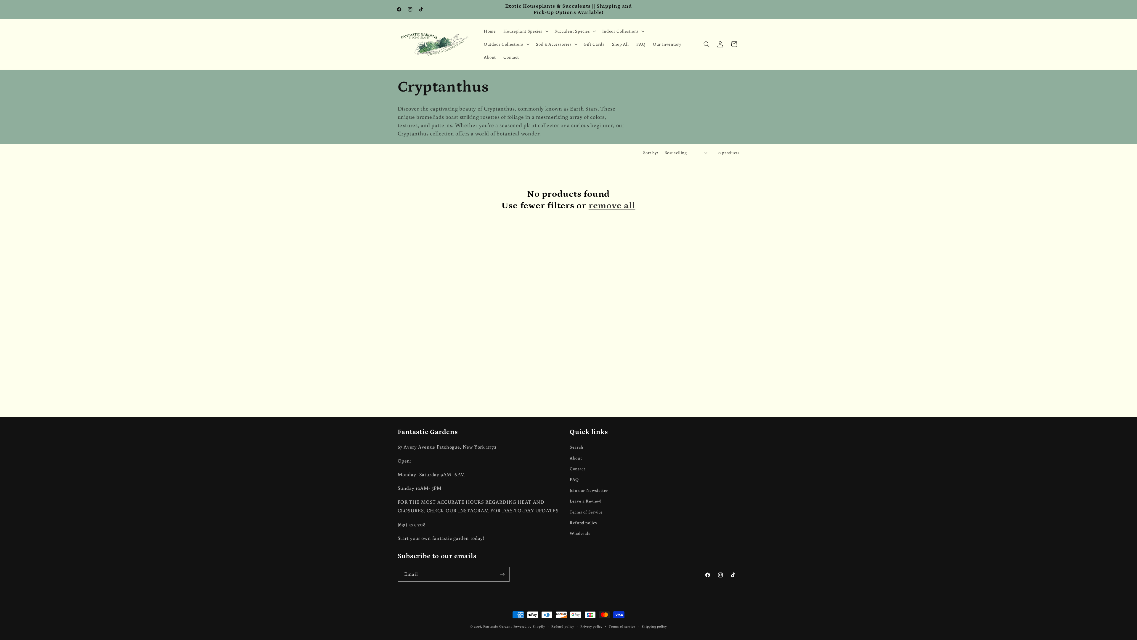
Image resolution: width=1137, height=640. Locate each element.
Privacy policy (591, 626)
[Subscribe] (502, 574)
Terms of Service (586, 512)
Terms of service (622, 626)
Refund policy (583, 522)
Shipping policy (654, 626)
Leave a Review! (585, 501)
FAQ (574, 479)
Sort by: (650, 152)
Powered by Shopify (529, 626)
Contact (577, 468)
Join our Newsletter (589, 490)
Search (576, 447)
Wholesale (580, 533)
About (576, 458)
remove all (612, 205)
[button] (525, 31)
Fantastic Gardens (497, 626)
